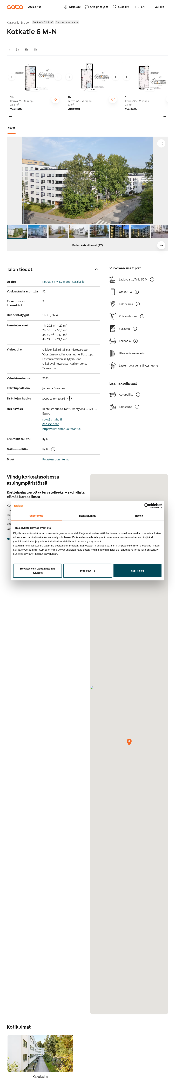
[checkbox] (55, 99)
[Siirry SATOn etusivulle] (15, 7)
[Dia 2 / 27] (37, 232)
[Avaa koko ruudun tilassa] (161, 143)
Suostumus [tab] (36, 515)
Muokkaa (85, 570)
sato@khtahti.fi (52, 419)
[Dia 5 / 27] (99, 232)
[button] (70, 398)
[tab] (9, 49)
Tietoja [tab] (139, 515)
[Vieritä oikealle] (164, 116)
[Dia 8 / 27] (160, 232)
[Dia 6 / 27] (119, 232)
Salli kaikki (137, 570)
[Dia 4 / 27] (78, 232)
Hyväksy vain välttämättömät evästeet (37, 570)
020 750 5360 (50, 424)
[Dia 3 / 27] (58, 232)
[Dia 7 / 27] (140, 232)
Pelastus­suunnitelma (56, 459)
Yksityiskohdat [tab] (87, 515)
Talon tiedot (19, 269)
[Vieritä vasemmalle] (10, 116)
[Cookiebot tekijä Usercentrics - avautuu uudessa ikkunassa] (147, 505)
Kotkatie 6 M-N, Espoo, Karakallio (63, 282)
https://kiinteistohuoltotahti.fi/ (62, 429)
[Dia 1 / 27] (17, 232)
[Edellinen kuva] (11, 77)
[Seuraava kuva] (58, 77)
